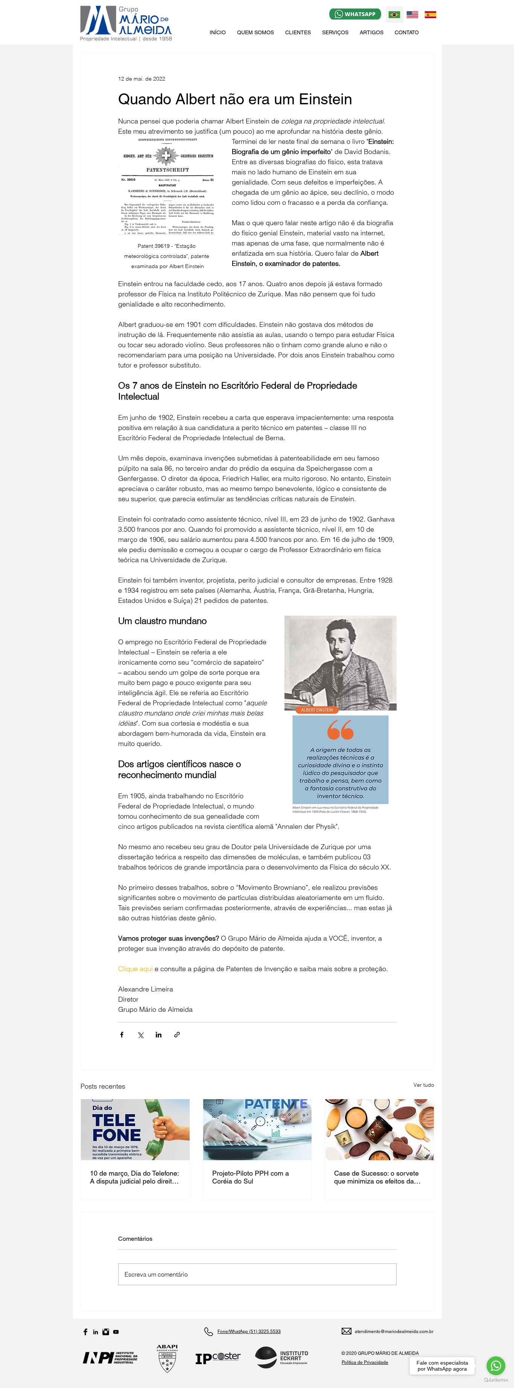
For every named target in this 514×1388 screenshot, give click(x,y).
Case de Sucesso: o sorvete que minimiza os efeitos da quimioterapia (376, 1177)
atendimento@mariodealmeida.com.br (394, 1331)
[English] (412, 14)
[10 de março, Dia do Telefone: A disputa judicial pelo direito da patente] (135, 1129)
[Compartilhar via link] (177, 1034)
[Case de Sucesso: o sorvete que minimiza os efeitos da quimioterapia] (379, 1129)
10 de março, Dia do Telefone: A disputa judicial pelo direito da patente (134, 1177)
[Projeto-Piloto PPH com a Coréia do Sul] (257, 1129)
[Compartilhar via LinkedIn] (158, 1034)
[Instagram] (105, 1332)
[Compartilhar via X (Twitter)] (140, 1034)
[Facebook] (85, 1332)
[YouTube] (116, 1332)
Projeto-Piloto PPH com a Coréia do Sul (250, 1177)
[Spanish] (430, 14)
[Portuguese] (394, 14)
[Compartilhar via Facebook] (121, 1034)
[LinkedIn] (95, 1332)
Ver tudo (424, 1084)
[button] (335, 32)
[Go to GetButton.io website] (496, 1380)
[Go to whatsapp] (496, 1365)
